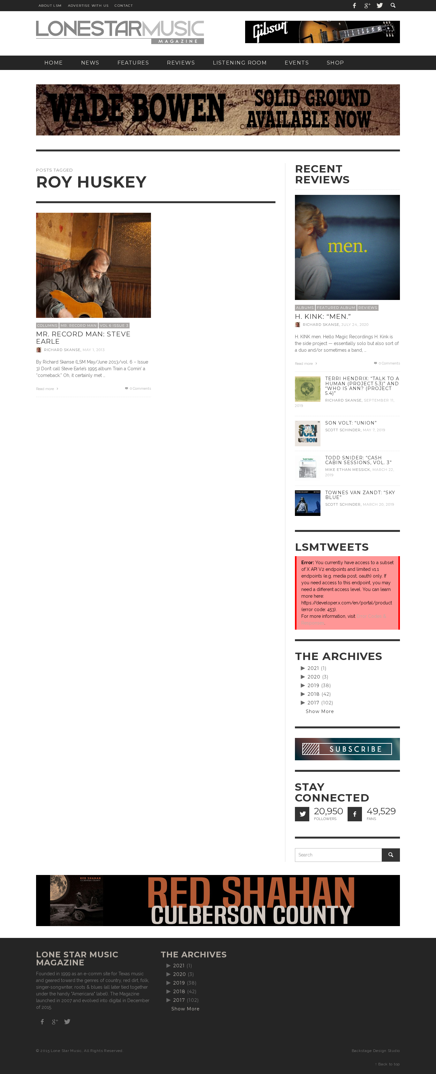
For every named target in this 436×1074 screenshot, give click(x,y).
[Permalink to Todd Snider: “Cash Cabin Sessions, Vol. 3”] (307, 468)
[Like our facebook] (355, 814)
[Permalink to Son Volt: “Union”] (307, 433)
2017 (313, 703)
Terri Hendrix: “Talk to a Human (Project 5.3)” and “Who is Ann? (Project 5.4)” (362, 386)
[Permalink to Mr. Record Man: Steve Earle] (93, 269)
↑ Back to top (387, 1064)
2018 (314, 694)
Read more (45, 389)
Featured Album (336, 307)
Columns (47, 325)
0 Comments (140, 389)
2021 (313, 668)
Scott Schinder (343, 430)
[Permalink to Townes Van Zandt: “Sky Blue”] (307, 502)
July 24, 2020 (355, 324)
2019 (313, 685)
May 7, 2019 (374, 430)
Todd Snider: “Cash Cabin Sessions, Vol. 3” (358, 460)
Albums (305, 307)
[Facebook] (355, 5)
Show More (320, 711)
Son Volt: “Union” (351, 423)
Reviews (367, 307)
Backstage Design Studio (376, 1050)
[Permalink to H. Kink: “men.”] (347, 246)
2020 (314, 677)
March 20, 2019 (378, 504)
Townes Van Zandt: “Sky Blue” (360, 495)
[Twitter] (379, 5)
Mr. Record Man (79, 325)
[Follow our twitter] (302, 814)
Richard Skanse (62, 350)
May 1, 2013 (94, 350)
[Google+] (367, 5)
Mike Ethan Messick (347, 469)
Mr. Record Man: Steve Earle (83, 337)
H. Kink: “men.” (323, 316)
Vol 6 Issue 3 (114, 325)
